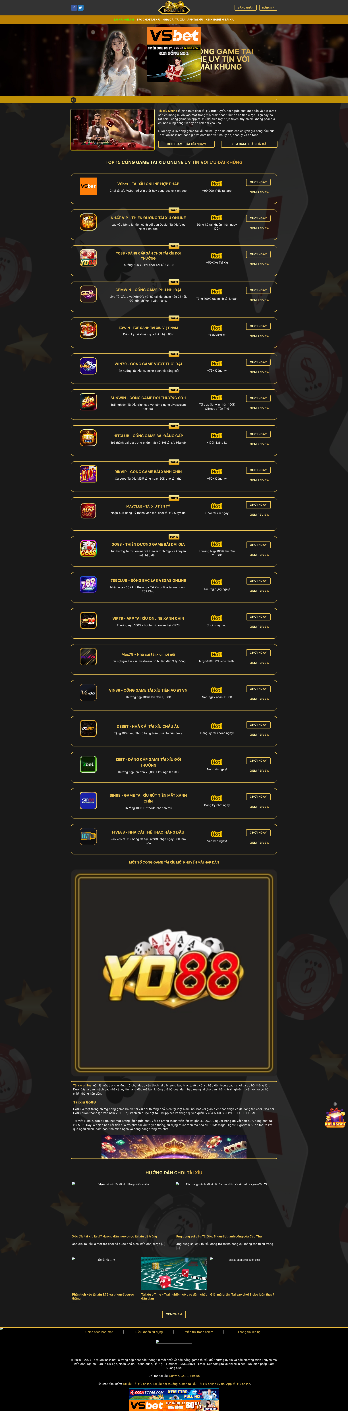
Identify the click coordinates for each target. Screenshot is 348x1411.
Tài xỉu (127, 1384)
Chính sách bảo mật (99, 1332)
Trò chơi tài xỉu (148, 19)
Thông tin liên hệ (249, 1332)
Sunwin (174, 1376)
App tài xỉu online (238, 1384)
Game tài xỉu (187, 1384)
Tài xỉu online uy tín (211, 1384)
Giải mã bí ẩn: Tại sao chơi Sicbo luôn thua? (242, 1294)
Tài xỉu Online (167, 111)
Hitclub (195, 1376)
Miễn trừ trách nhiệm (199, 1332)
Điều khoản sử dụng (149, 1332)
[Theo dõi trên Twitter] (81, 8)
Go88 (184, 1376)
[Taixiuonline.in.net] (174, 7)
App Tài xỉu (195, 19)
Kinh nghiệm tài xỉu (220, 19)
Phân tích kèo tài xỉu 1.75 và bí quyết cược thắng (103, 1296)
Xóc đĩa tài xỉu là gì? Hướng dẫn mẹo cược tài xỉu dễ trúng (114, 1236)
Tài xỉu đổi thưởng (165, 1384)
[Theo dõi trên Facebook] (74, 8)
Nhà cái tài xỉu (174, 19)
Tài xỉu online (124, 19)
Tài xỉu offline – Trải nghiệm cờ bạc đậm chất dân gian (174, 1296)
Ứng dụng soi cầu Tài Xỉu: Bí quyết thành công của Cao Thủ (219, 1236)
